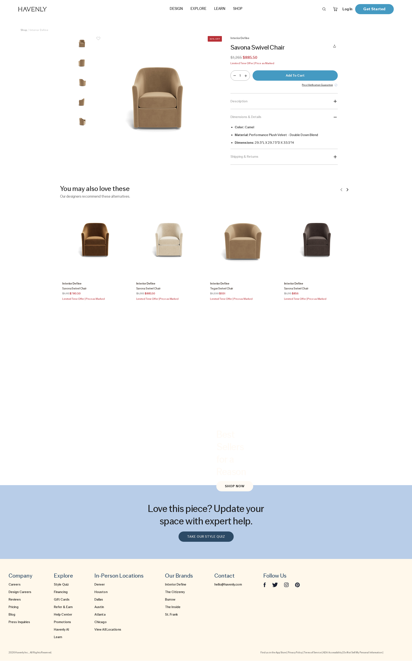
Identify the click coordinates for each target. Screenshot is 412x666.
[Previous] (341, 189)
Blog (12, 614)
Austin (99, 607)
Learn (58, 637)
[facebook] (264, 584)
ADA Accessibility (332, 652)
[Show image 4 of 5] (82, 102)
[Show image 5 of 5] (82, 122)
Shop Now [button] (235, 486)
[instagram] (286, 584)
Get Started (374, 9)
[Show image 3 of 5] (82, 83)
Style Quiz (61, 584)
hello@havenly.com (228, 584)
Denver (99, 584)
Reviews (15, 599)
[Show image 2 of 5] (82, 63)
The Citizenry (175, 592)
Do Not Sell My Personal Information (362, 652)
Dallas (98, 599)
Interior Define (175, 584)
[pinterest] (297, 584)
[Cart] (335, 9)
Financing (61, 592)
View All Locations (107, 629)
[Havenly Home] (46, 9)
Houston (101, 592)
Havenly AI (61, 629)
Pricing (13, 607)
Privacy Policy (295, 652)
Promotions (62, 622)
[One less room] (234, 75)
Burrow (170, 599)
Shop (24, 30)
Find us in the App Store (273, 652)
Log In (347, 9)
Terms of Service (312, 652)
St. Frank (171, 614)
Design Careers (20, 592)
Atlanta (100, 614)
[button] (157, 100)
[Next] (347, 189)
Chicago (100, 622)
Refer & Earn (63, 607)
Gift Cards (62, 599)
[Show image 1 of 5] (82, 43)
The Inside (172, 607)
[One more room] (246, 75)
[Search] (324, 9)
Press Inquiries (19, 622)
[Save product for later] (98, 41)
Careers (15, 584)
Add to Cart (295, 75)
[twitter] (275, 584)
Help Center (63, 614)
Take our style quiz (206, 537)
